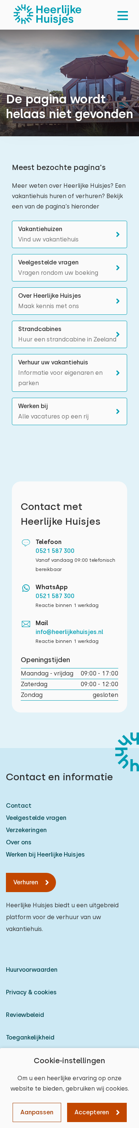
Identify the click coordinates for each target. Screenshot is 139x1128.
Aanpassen (36, 1112)
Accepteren (92, 1112)
